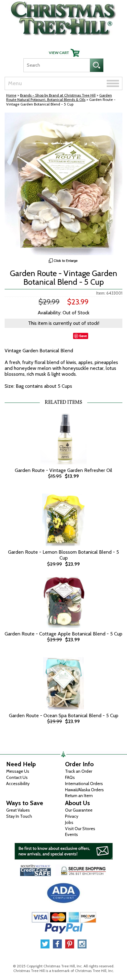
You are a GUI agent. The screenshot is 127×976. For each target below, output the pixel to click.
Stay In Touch (19, 816)
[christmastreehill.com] (63, 17)
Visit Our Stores (80, 828)
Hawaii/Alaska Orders (84, 789)
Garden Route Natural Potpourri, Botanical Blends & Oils (59, 97)
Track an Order (78, 771)
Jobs (69, 822)
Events (71, 834)
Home (11, 95)
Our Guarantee (78, 810)
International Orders (84, 783)
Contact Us (17, 777)
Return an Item (79, 795)
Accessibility (18, 783)
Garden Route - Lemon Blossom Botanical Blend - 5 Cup (63, 555)
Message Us (17, 771)
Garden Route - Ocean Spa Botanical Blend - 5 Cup (63, 715)
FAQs (70, 777)
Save (83, 335)
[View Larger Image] (63, 184)
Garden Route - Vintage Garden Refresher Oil (63, 470)
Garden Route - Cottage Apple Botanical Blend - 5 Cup (63, 634)
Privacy (71, 816)
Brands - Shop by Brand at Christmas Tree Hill (58, 95)
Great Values (18, 810)
